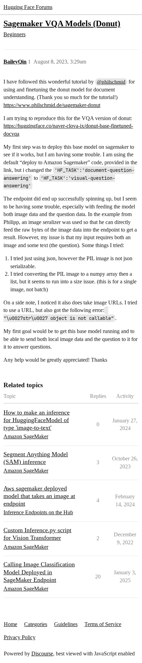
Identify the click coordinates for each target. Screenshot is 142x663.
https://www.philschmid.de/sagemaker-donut (51, 105)
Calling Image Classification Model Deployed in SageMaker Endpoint (39, 572)
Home (10, 624)
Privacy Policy (20, 637)
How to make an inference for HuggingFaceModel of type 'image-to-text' (36, 420)
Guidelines (66, 624)
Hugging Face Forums (27, 7)
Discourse (42, 653)
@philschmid (111, 82)
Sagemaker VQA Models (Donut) (61, 23)
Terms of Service (102, 624)
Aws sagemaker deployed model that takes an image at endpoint (39, 496)
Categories (35, 624)
